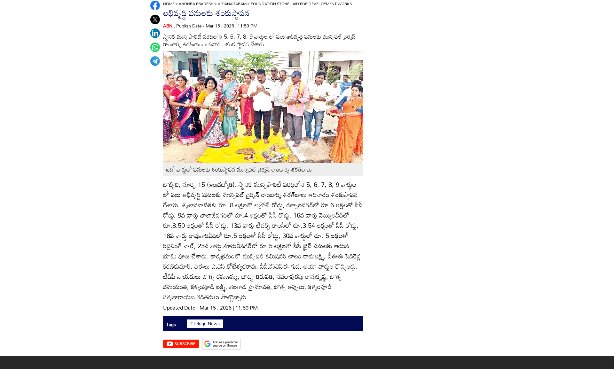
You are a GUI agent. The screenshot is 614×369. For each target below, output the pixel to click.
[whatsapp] (155, 47)
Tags (171, 324)
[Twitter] (155, 19)
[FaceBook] (155, 5)
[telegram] (155, 61)
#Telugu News (205, 323)
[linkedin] (155, 33)
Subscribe (185, 343)
